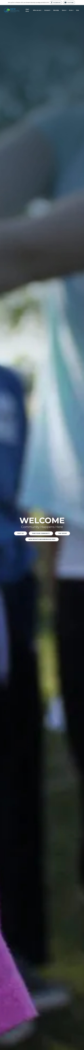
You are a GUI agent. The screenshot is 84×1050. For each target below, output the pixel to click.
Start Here (27, 10)
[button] (37, 10)
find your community (41, 533)
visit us (20, 533)
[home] (11, 10)
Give (77, 10)
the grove (62, 533)
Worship (56, 10)
